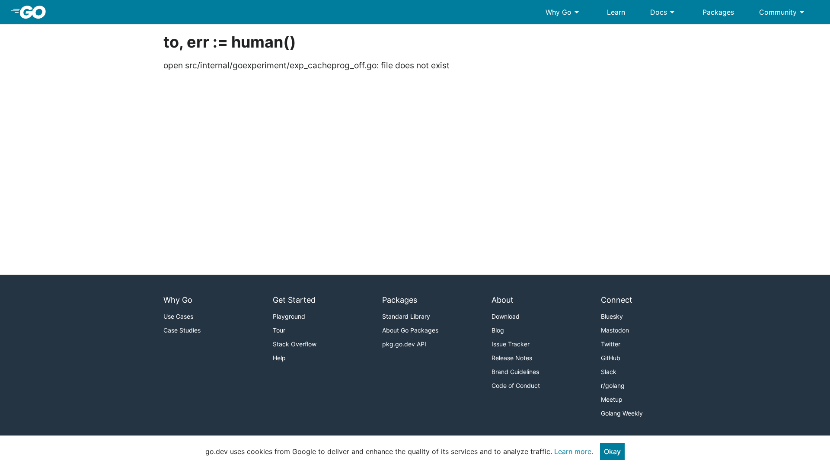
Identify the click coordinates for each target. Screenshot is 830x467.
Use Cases (178, 316)
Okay (612, 451)
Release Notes (512, 357)
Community (783, 12)
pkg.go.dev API (404, 344)
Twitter (610, 344)
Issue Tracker (511, 344)
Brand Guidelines (515, 371)
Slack (608, 371)
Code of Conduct (516, 385)
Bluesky (612, 316)
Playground (289, 316)
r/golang (613, 385)
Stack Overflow (294, 344)
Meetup (611, 399)
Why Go (564, 12)
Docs (663, 12)
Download (506, 316)
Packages (718, 12)
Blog (498, 330)
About (503, 299)
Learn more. (573, 451)
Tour (279, 330)
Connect (616, 299)
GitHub (610, 357)
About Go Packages (410, 330)
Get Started (294, 299)
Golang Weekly (622, 413)
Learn (616, 12)
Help (279, 357)
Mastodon (615, 330)
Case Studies (182, 330)
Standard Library (406, 316)
